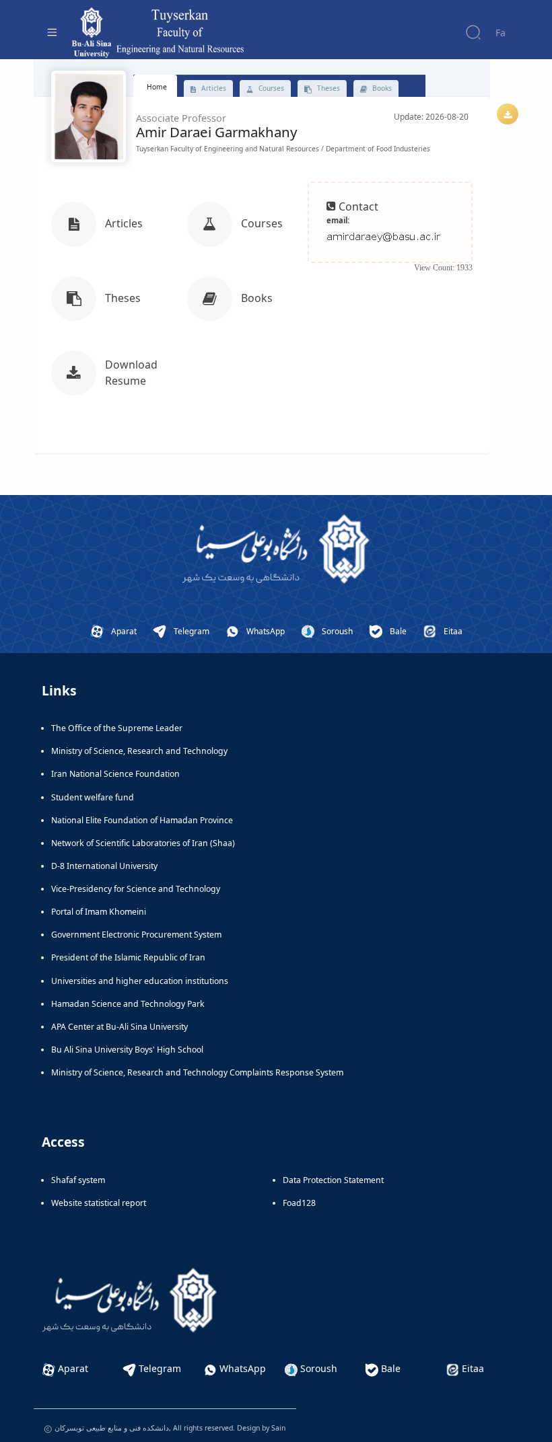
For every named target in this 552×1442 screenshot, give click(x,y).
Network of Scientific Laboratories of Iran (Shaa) (143, 843)
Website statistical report (98, 1203)
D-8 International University (104, 866)
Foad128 (299, 1203)
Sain (278, 1428)
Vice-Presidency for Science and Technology (135, 889)
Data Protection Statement (333, 1180)
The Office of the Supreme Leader (116, 728)
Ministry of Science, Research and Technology (139, 751)
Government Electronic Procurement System (136, 934)
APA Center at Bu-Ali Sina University (119, 1026)
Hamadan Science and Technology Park (128, 1004)
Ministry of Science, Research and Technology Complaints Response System (197, 1072)
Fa (500, 32)
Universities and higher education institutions (139, 981)
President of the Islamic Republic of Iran (128, 957)
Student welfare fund (92, 797)
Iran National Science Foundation (115, 774)
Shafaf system (78, 1180)
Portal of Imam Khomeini (98, 911)
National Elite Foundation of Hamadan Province (142, 820)
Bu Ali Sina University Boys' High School (127, 1049)
